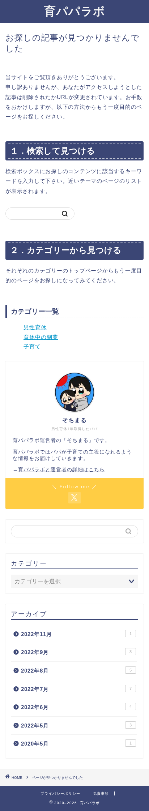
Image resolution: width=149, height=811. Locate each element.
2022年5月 (76, 725)
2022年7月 (76, 689)
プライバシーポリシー (60, 793)
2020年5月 (76, 744)
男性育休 (35, 327)
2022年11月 (76, 634)
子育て (32, 346)
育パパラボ (74, 11)
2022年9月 (76, 652)
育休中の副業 (41, 337)
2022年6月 (76, 707)
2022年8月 (76, 671)
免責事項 (101, 793)
